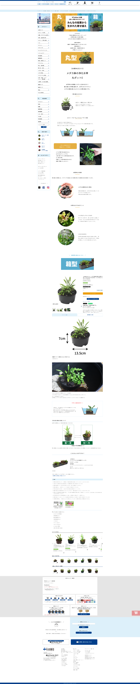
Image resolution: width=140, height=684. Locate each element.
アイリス (75, 658)
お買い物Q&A (64, 659)
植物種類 (40, 111)
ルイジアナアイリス (42, 50)
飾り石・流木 (41, 68)
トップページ (39, 10)
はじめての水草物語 (58, 513)
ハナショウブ (41, 53)
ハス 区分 (40, 114)
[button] (52, 543)
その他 (39, 116)
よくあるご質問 (57, 526)
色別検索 (40, 119)
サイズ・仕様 (64, 314)
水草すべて (40, 30)
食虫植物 (40, 55)
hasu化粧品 (41, 92)
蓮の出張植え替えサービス (66, 651)
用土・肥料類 (41, 65)
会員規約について (88, 656)
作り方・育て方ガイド (42, 166)
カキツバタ (40, 47)
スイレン (56, 4)
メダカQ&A (63, 665)
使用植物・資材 (90, 314)
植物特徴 (40, 109)
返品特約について (86, 296)
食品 (39, 90)
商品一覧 (74, 648)
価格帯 (39, 121)
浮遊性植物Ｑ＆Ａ (57, 519)
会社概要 (62, 648)
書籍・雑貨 (75, 669)
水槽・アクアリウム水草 (43, 35)
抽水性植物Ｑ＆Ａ (57, 517)
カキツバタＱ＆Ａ (57, 524)
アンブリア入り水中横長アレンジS (78, 460)
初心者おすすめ (62, 4)
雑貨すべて (40, 87)
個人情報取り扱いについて (90, 658)
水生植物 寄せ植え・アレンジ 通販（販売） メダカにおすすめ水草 (55, 10)
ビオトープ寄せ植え (42, 40)
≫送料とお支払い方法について (59, 475)
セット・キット (76, 667)
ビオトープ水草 (41, 32)
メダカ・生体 (41, 70)
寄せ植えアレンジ (41, 160)
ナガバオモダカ (82, 234)
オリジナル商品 (76, 668)
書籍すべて (40, 84)
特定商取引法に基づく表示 (90, 657)
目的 (39, 104)
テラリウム (40, 63)
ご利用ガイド (63, 656)
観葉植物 (40, 58)
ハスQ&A (63, 661)
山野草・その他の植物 (43, 81)
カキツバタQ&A (64, 664)
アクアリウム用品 (42, 75)
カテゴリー (40, 101)
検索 (65, 1)
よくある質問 (40, 168)
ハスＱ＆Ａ (56, 520)
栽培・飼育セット (42, 60)
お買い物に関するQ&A (58, 528)
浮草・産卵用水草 (42, 37)
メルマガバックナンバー (89, 653)
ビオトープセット (41, 158)
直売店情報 (63, 650)
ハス (52, 4)
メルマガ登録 (87, 651)
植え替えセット (41, 163)
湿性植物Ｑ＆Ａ (57, 515)
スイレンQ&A (64, 663)
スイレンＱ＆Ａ (57, 522)
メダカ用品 (40, 73)
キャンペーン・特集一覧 (89, 648)
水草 (39, 4)
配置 (39, 106)
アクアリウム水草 (46, 4)
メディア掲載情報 (41, 171)
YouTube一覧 (87, 650)
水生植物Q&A (64, 660)
